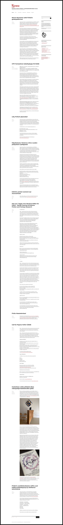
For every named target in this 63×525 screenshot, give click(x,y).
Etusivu (13, 12)
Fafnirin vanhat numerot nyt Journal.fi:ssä (46, 52)
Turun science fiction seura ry (44, 58)
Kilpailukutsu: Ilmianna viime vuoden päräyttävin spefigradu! (24, 143)
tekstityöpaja (16, 68)
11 (16, 517)
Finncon (14, 68)
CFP (12, 68)
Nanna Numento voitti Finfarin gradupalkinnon (22, 18)
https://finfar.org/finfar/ (35, 496)
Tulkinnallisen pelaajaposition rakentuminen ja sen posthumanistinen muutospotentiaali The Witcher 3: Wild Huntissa (29, 25)
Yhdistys (13, 493)
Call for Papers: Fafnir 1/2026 (21, 325)
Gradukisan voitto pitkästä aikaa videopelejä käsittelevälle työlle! (23, 387)
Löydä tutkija (24, 12)
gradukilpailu (13, 23)
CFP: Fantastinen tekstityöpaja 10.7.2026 (25, 64)
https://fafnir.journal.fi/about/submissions (26, 352)
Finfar (15, 12)
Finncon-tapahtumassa (25, 181)
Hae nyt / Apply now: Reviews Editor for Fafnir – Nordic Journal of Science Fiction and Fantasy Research (25, 205)
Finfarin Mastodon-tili (44, 43)
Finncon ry (42, 59)
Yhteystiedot (28, 12)
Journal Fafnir (19, 12)
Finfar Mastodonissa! (19, 313)
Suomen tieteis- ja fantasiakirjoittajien (32, 395)
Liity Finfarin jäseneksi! (20, 117)
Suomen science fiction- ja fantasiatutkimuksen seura (25, 8)
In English (32, 12)
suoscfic (12, 66)
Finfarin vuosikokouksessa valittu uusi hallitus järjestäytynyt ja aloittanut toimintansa (25, 487)
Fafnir (12, 211)
